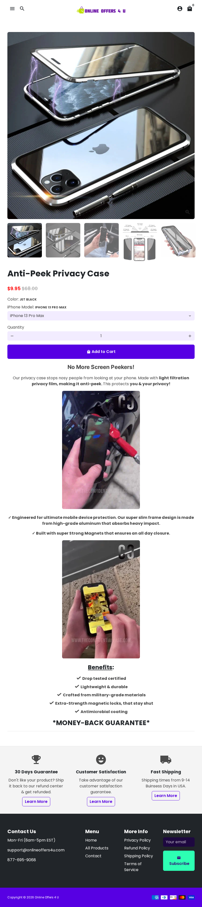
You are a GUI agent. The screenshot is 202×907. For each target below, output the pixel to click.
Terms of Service (133, 867)
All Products (96, 848)
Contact (93, 856)
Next (188, 125)
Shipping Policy (138, 856)
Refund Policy (137, 848)
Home (91, 840)
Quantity (15, 327)
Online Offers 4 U (47, 897)
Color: (22, 299)
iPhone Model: (37, 307)
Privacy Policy (137, 840)
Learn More (36, 801)
